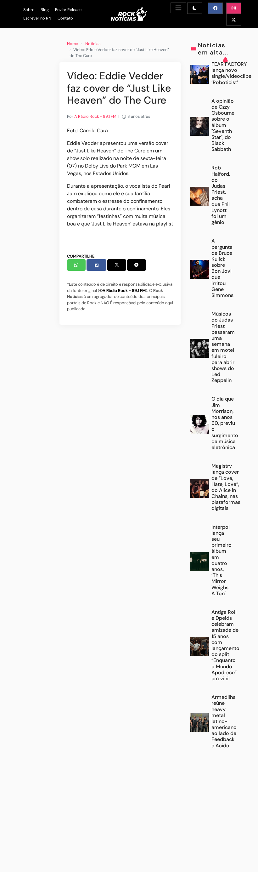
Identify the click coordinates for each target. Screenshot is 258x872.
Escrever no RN (37, 18)
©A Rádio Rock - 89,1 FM (122, 290)
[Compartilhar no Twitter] (116, 265)
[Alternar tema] (194, 8)
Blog (45, 9)
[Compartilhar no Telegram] (136, 265)
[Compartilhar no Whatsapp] (76, 265)
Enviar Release (68, 9)
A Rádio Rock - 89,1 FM (95, 116)
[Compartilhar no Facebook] (96, 265)
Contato (65, 18)
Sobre (28, 9)
